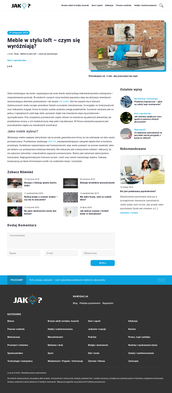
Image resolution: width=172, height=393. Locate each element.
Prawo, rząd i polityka (139, 337)
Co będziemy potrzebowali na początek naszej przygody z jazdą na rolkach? (148, 135)
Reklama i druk (55, 345)
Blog (75, 303)
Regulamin (108, 303)
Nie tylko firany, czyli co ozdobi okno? (95, 198)
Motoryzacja (13, 337)
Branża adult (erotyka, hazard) (75, 5)
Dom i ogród (97, 5)
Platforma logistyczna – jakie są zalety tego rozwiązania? (148, 103)
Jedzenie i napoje (97, 329)
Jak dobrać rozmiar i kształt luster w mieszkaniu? (94, 212)
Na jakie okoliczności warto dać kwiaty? (40, 212)
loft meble (64, 101)
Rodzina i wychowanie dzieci (142, 345)
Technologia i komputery (20, 361)
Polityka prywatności (90, 303)
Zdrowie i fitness (96, 361)
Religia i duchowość (98, 345)
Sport (50, 353)
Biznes (10, 321)
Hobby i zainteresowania (145, 5)
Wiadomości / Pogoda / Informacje (65, 361)
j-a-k (9, 66)
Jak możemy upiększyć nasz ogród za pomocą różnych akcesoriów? (148, 119)
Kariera (132, 329)
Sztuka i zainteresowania (141, 353)
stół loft (52, 141)
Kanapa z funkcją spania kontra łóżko (40, 184)
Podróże (92, 337)
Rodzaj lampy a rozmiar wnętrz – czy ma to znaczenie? (41, 198)
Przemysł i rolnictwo (17, 345)
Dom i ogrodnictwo (16, 60)
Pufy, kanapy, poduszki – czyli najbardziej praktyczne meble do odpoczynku (67, 280)
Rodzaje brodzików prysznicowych (97, 182)
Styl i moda (93, 353)
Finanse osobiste (123, 5)
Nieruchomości (55, 337)
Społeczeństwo (15, 353)
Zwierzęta (133, 361)
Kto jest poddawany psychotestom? (138, 191)
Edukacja (109, 5)
